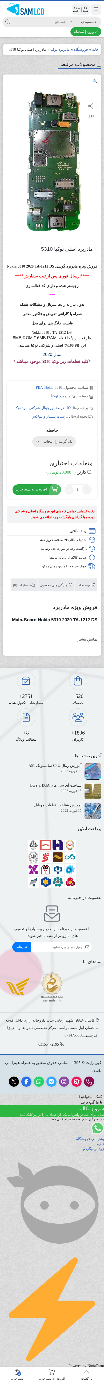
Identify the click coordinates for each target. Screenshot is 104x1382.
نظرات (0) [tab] (21, 585)
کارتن (66, 472)
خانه (95, 50)
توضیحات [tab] (84, 585)
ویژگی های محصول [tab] (54, 585)
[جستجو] (7, 22)
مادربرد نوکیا (60, 50)
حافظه (52, 430)
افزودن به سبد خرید (31, 489)
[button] (95, 81)
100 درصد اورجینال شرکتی (50, 408)
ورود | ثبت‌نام (84, 32)
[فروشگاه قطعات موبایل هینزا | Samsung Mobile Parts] (26, 9)
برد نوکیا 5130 (16, 408)
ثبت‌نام (22, 947)
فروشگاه (81, 50)
